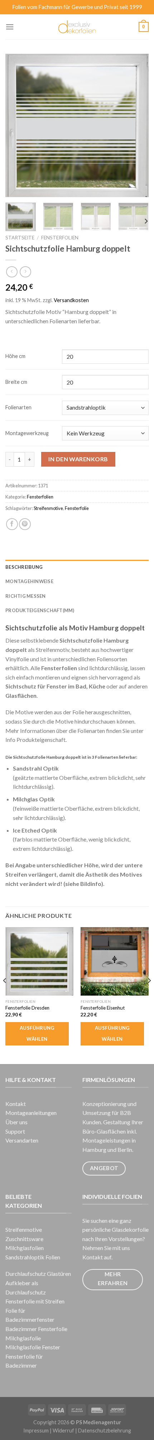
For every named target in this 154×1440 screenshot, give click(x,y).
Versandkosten (71, 300)
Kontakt (15, 1103)
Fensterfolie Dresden (27, 1008)
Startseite (19, 237)
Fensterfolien (59, 237)
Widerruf (63, 1430)
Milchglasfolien (24, 1247)
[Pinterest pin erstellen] (25, 524)
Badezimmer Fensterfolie (36, 1328)
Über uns (16, 1122)
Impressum (36, 1430)
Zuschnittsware (24, 1238)
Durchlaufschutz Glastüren (38, 1273)
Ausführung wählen (37, 1033)
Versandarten (21, 1140)
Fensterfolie (77, 508)
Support (15, 1131)
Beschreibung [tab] (24, 567)
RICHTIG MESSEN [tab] (25, 596)
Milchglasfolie (23, 1338)
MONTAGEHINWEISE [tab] (29, 581)
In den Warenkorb (78, 459)
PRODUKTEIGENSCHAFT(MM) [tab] (39, 610)
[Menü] (9, 26)
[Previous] (17, 125)
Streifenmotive (48, 508)
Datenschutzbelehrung (104, 1430)
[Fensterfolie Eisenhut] (115, 961)
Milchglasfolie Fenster (32, 1347)
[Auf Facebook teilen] (12, 524)
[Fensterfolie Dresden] (39, 961)
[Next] (136, 125)
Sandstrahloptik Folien (32, 1257)
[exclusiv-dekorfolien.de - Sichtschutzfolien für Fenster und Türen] (77, 26)
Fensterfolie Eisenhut (103, 1008)
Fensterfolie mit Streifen (34, 1301)
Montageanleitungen (31, 1112)
